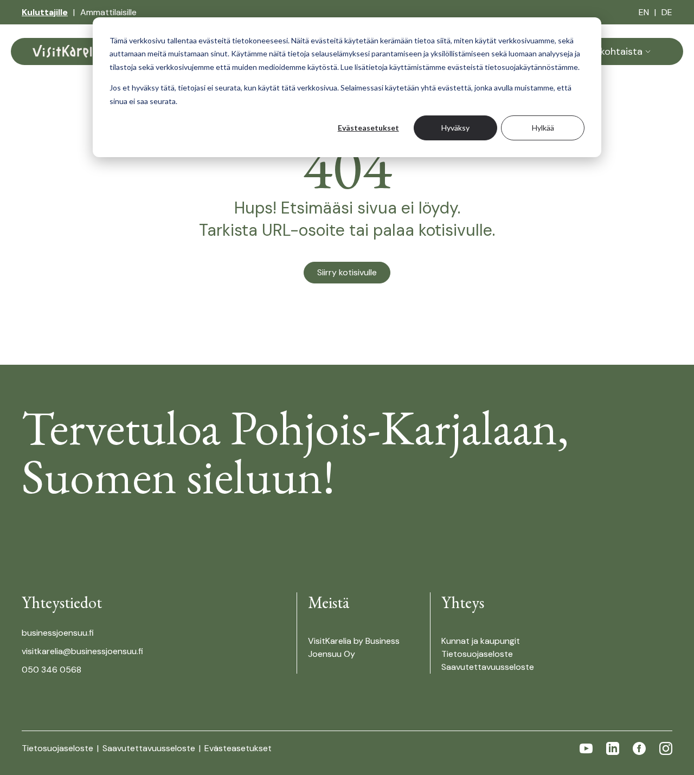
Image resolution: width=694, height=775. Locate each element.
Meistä (328, 602)
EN (644, 12)
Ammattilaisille (108, 12)
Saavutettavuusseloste (487, 667)
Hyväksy (455, 127)
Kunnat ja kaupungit (480, 641)
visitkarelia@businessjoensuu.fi (82, 651)
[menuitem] (45, 12)
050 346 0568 (51, 669)
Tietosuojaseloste (477, 654)
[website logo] (68, 51)
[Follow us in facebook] (639, 748)
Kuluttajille (45, 12)
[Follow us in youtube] (586, 748)
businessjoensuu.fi (58, 632)
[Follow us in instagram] (665, 748)
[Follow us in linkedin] (612, 748)
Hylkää (543, 127)
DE (666, 12)
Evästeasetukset (368, 127)
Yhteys (462, 602)
